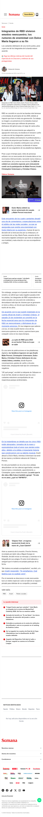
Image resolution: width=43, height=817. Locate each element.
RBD (4, 594)
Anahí (11, 594)
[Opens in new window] (7, 790)
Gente (11, 23)
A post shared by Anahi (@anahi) (21, 434)
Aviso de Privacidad (9, 796)
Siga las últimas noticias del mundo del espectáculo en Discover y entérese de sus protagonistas (17, 58)
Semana (4, 23)
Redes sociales (21, 594)
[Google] (3, 790)
